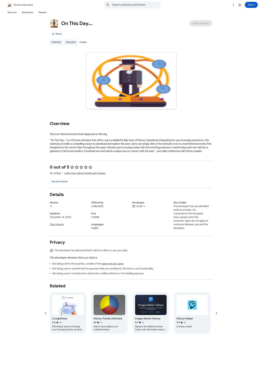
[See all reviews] (59, 181)
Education (71, 42)
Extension (56, 42)
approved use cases (113, 263)
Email (139, 206)
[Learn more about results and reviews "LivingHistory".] (60, 322)
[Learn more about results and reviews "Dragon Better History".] (143, 322)
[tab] (12, 12)
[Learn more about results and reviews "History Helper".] (184, 322)
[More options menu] (233, 5)
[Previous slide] (45, 313)
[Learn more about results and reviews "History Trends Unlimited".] (101, 322)
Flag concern (57, 224)
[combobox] (136, 5)
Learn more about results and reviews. (85, 173)
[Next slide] (216, 313)
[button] (240, 5)
